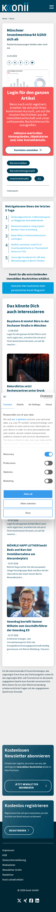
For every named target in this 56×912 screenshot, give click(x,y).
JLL (39, 178)
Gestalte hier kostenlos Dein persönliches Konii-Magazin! (28, 288)
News (12, 18)
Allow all (28, 494)
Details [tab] (20, 404)
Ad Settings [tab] (34, 404)
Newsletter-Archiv (12, 869)
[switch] (49, 463)
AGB (4, 855)
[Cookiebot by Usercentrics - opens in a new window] (40, 397)
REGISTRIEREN (17, 830)
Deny (28, 513)
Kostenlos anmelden (26, 150)
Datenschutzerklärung (14, 860)
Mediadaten (8, 865)
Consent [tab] (7, 404)
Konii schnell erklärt (12, 879)
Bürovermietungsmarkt (22, 170)
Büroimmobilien (18, 163)
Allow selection (28, 503)
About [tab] (49, 404)
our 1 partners (19, 419)
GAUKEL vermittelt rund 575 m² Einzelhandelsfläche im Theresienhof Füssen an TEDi (29, 248)
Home (4, 18)
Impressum (12, 190)
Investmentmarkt (19, 178)
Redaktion (7, 874)
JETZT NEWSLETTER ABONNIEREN (26, 786)
